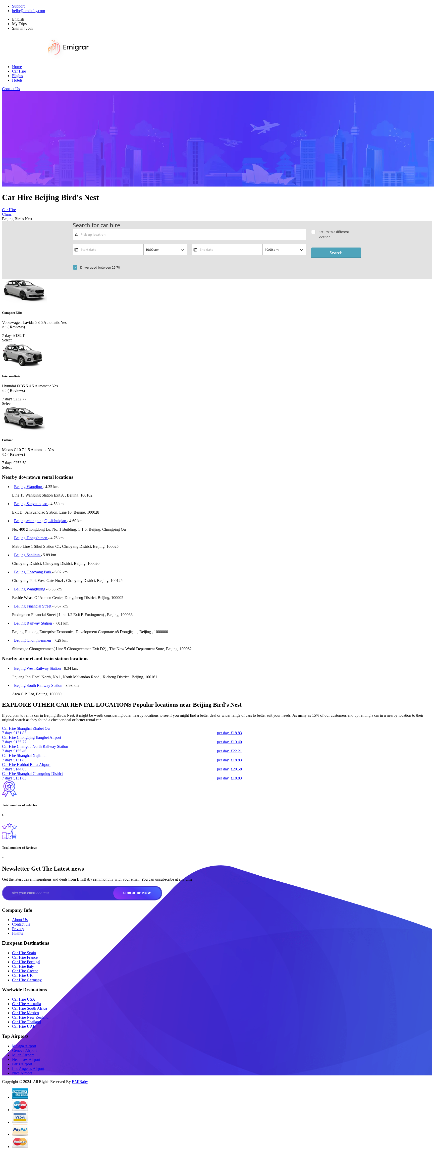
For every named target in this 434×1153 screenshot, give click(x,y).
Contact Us (11, 89)
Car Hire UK (22, 975)
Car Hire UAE (23, 1026)
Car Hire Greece (25, 971)
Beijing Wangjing (28, 486)
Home (17, 67)
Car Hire (19, 71)
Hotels (17, 80)
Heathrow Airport (26, 1059)
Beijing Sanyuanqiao (31, 504)
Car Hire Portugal (26, 962)
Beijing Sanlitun (27, 555)
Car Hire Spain (24, 953)
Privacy (18, 929)
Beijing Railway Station (33, 623)
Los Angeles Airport (28, 1068)
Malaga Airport (24, 1046)
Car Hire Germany (27, 980)
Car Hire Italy (23, 966)
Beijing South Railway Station (38, 685)
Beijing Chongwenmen (33, 640)
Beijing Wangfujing (30, 589)
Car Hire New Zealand (30, 1017)
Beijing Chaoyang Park (33, 572)
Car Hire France (25, 957)
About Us (20, 920)
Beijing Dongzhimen (31, 538)
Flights (17, 76)
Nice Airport (22, 1073)
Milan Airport (23, 1055)
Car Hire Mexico (25, 1013)
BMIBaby (80, 1081)
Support (18, 6)
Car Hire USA (23, 999)
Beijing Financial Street (33, 606)
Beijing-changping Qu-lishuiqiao (40, 521)
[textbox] (189, 234)
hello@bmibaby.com (28, 11)
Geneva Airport (24, 1050)
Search (336, 253)
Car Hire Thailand (26, 1022)
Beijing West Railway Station (38, 668)
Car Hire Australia (26, 1004)
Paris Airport (22, 1064)
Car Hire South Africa (29, 1008)
